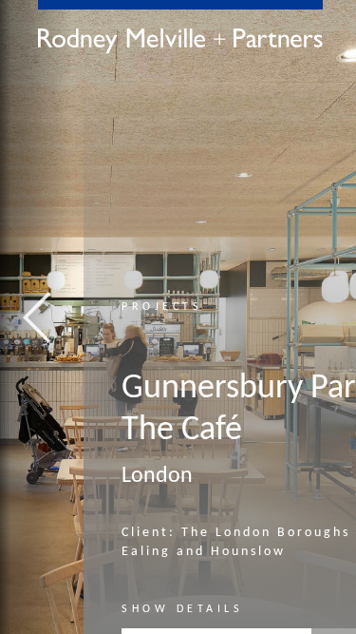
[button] (35, 317)
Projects (162, 307)
